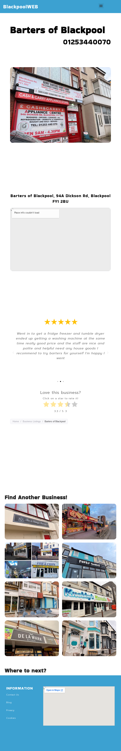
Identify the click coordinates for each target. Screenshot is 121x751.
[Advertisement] (60, 168)
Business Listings (32, 421)
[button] (101, 5)
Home (16, 421)
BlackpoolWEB (20, 6)
